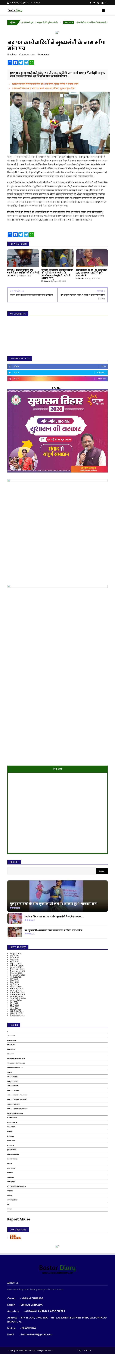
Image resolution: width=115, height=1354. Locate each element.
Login (80, 1350)
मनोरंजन (9, 1209)
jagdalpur (11, 1150)
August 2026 (15, 953)
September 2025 (17, 975)
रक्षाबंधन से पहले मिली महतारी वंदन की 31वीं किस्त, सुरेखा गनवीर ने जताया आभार (44, 83)
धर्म (8, 1204)
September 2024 (17, 998)
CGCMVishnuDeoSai (15, 1068)
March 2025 (15, 986)
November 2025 (17, 971)
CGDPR (9, 1072)
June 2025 (14, 980)
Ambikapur (11, 1040)
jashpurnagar (13, 1154)
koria (9, 1163)
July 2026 (14, 955)
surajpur (11, 1182)
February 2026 (17, 965)
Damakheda (12, 1118)
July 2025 (14, 978)
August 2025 (15, 976)
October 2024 (16, 996)
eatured (10, 1136)
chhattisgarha (13, 1104)
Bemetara (11, 1045)
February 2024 (17, 1011)
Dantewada (12, 1122)
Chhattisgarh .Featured (17, 1095)
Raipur (10, 1172)
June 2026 (14, 957)
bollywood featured (16, 1058)
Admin (13, 1236)
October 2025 (16, 973)
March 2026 (15, 963)
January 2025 (16, 990)
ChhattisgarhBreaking (17, 1109)
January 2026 (16, 967)
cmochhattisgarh (15, 1113)
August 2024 (15, 1000)
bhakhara (11, 1049)
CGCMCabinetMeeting (16, 1063)
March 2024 (15, 1009)
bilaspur (11, 1054)
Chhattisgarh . (13, 1090)
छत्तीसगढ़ (9, 1195)
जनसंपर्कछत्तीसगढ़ (12, 1200)
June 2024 (14, 1004)
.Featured (42, 22)
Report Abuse (18, 1219)
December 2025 (17, 969)
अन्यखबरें (9, 1191)
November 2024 (17, 994)
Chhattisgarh (13, 1086)
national (11, 1168)
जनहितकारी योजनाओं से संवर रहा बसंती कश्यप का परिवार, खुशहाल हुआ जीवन (43, 88)
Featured (45, 54)
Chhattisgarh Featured (17, 1100)
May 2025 (14, 982)
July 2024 (14, 1002)
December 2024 (17, 992)
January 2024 (16, 1013)
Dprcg (9, 1131)
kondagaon (12, 1159)
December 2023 (17, 1015)
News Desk (15, 1238)
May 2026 (14, 959)
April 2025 (14, 984)
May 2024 (14, 1006)
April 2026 (14, 961)
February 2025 (17, 988)
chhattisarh (12, 1081)
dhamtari (11, 1127)
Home (37, 2)
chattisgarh (12, 1077)
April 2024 (14, 1008)
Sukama (10, 1177)
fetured (10, 1145)
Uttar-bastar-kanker (16, 1186)
